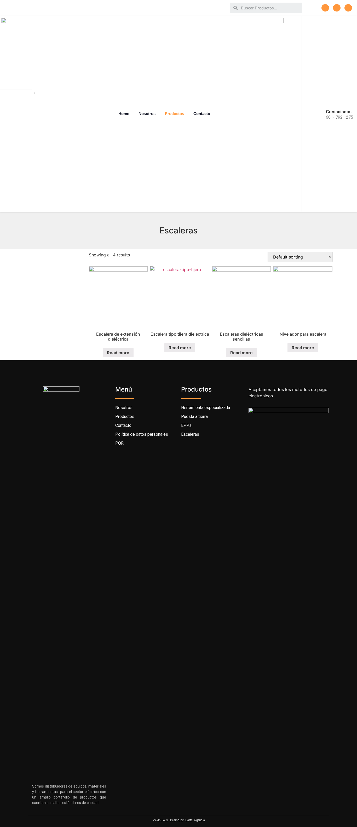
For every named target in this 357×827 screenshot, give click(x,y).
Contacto (201, 113)
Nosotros (147, 113)
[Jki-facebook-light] (325, 8)
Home (123, 113)
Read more (118, 352)
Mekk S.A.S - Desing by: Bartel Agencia (178, 820)
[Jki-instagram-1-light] (337, 8)
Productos (174, 113)
